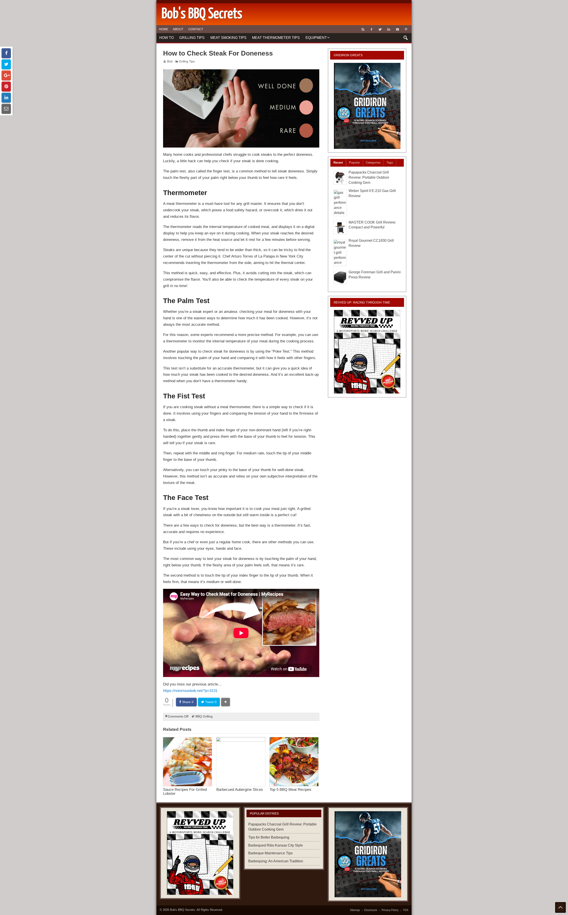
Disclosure (370, 910)
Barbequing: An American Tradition (275, 861)
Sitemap (355, 910)
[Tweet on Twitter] (6, 64)
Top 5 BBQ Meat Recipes (290, 789)
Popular (354, 162)
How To (166, 38)
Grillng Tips (187, 61)
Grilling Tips (192, 38)
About (178, 29)
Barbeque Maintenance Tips (270, 853)
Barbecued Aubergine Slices (239, 789)
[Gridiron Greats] (367, 106)
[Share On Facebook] (6, 53)
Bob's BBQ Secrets (182, 909)
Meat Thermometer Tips (276, 38)
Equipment (316, 38)
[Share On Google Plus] (6, 75)
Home (163, 29)
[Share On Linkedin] (6, 98)
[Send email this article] (6, 109)
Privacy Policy (390, 910)
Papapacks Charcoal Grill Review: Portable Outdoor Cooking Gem (369, 177)
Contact (195, 29)
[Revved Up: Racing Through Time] (367, 352)
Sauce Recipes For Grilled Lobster (185, 791)
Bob (170, 61)
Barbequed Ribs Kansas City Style (275, 845)
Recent (338, 162)
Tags (390, 162)
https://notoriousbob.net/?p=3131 (190, 690)
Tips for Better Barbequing (268, 837)
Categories (373, 162)
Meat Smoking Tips (228, 38)
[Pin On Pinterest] (6, 87)
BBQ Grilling (204, 716)
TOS (405, 910)
